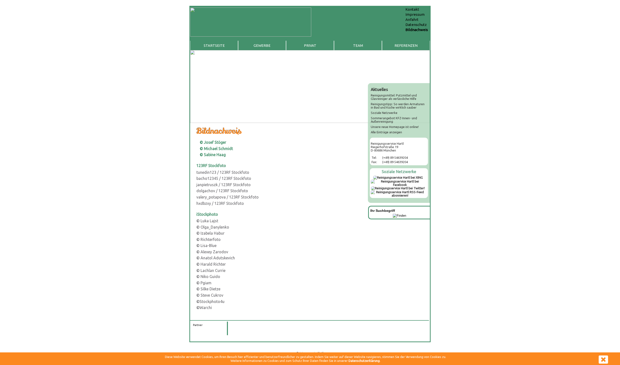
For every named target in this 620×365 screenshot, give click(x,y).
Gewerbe (262, 46)
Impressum (415, 14)
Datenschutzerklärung (364, 360)
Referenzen (406, 46)
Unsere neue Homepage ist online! (395, 126)
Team (358, 46)
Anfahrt (411, 19)
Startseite (214, 46)
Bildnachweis (416, 30)
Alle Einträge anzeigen (386, 132)
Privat (310, 46)
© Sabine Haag (213, 154)
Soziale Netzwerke (384, 112)
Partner (197, 325)
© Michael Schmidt (216, 148)
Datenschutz (416, 25)
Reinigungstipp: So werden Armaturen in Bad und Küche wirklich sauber (398, 105)
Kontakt (412, 9)
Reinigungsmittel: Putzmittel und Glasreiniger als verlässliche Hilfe (394, 97)
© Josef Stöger (213, 142)
